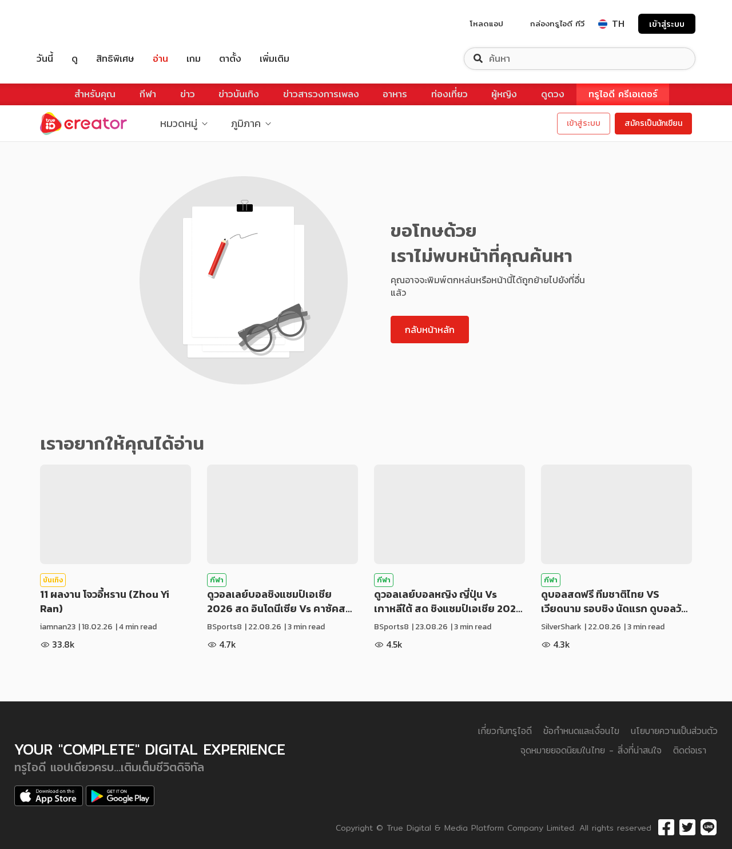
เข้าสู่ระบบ (667, 23)
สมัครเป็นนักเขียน (653, 123)
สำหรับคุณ (95, 94)
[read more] (115, 514)
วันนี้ (45, 58)
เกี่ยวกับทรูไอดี (505, 731)
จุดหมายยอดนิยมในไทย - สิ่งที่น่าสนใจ (591, 750)
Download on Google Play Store (120, 795)
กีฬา (148, 94)
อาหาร (395, 94)
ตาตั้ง (230, 58)
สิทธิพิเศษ (115, 58)
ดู (74, 58)
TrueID (71, 24)
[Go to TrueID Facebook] (666, 828)
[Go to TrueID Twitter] (687, 828)
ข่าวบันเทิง (238, 94)
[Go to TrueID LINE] (708, 828)
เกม (193, 58)
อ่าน (160, 58)
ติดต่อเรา (689, 750)
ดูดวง (552, 94)
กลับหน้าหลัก (430, 329)
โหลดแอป (486, 23)
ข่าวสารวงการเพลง (321, 94)
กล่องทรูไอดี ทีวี (557, 23)
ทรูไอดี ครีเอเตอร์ (623, 94)
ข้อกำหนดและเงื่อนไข (581, 731)
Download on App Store (48, 795)
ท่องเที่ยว (449, 94)
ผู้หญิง (504, 94)
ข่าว (187, 94)
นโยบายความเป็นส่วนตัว (674, 731)
